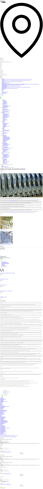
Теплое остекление (5, 109)
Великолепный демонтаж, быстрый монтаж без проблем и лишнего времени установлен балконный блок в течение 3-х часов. (14, 381)
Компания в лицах (2, 399)
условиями (23, 443)
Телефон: (1, 441)
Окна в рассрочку (9, 80)
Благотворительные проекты (3, 401)
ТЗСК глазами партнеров (6, 123)
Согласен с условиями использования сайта (6, 473)
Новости (3, 89)
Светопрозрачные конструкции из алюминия (5, 244)
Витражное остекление (5, 145)
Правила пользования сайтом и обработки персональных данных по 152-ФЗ (9, 435)
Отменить (4, 256)
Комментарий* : (2, 451)
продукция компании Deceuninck (14, 200)
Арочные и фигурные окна (6, 149)
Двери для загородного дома (6, 116)
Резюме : (1, 481)
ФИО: (1, 469)
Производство (4, 124)
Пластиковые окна (4, 83)
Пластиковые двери (15, 88)
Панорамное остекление (10, 88)
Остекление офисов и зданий (13, 81)
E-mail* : (1, 449)
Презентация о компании (3, 417)
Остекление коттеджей (4, 86)
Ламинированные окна (8, 84)
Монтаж (6, 80)
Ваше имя (1, 247)
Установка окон (5, 119)
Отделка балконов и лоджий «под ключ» (5, 427)
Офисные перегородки (19, 81)
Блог (0, 415)
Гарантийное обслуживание (14, 80)
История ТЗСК (2, 398)
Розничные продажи (5, 132)
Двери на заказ (3, 112)
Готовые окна (4, 103)
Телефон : (1, 448)
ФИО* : (1, 479)
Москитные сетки (13, 84)
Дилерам (3, 81)
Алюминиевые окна (5, 105)
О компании (3, 78)
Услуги (2, 158)
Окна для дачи (4, 150)
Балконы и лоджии (4, 107)
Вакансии (3, 82)
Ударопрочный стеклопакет (6, 138)
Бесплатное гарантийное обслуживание (4, 406)
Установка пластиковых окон (5, 263)
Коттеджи (3, 148)
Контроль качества (24, 80)
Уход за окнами (3, 265)
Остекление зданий (4, 87)
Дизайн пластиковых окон (5, 262)
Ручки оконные (22, 84)
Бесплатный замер (20, 80)
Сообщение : (1, 483)
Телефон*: (1, 470)
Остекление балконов (4, 85)
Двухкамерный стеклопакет (6, 137)
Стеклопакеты (4, 136)
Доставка (4, 120)
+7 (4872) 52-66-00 (5, 390)
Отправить (2, 256)
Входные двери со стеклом (6, 115)
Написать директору (2, 416)
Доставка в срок (28, 80)
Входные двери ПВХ (5, 114)
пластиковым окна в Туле (13, 212)
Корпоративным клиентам (7, 81)
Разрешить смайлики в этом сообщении (5, 257)
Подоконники (17, 84)
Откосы (19, 84)
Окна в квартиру (5, 101)
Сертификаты (4, 125)
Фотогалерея (4, 126)
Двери (2, 153)
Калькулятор (1, 94)
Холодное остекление (5, 146)
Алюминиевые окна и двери (3, 434)
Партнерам (3, 128)
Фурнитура (3, 264)
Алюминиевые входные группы (6, 144)
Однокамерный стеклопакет (3, 420)
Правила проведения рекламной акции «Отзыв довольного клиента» (8, 436)
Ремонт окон (3, 80)
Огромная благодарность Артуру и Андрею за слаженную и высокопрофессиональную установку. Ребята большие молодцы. (14, 386)
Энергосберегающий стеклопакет (4, 421)
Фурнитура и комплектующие (6, 139)
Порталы (4, 151)
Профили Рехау (5, 135)
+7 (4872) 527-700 (4, 92)
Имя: (0, 440)
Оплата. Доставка (2, 414)
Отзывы (4, 127)
